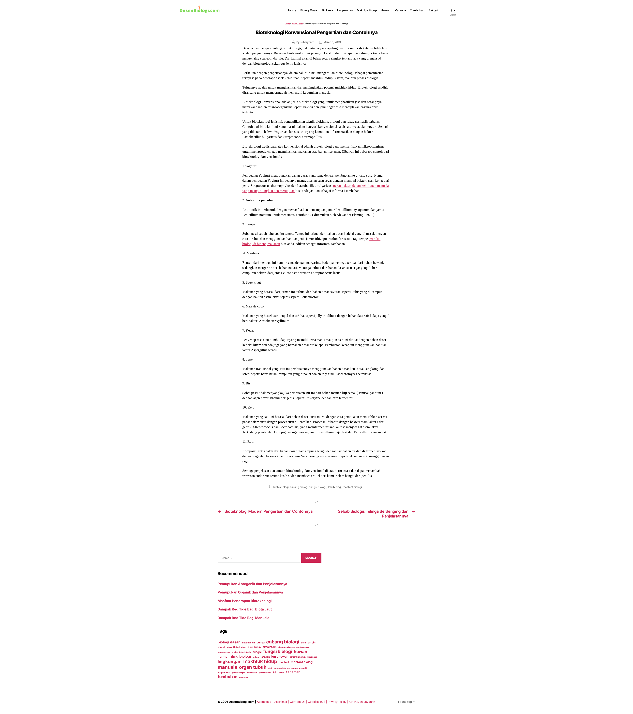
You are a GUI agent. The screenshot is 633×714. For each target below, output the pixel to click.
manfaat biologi (352, 487)
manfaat (284, 662)
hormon (223, 656)
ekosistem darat (302, 647)
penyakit (303, 668)
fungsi (257, 652)
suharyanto (307, 42)
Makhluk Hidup (367, 10)
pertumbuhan (265, 672)
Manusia (400, 10)
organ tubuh (253, 667)
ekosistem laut (224, 652)
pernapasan (252, 672)
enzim (235, 652)
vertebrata (243, 677)
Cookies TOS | (318, 701)
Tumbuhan (417, 10)
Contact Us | (299, 701)
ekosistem (269, 647)
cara (303, 642)
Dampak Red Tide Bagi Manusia (243, 618)
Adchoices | (265, 701)
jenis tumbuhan (298, 657)
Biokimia (327, 10)
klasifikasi (312, 657)
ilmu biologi (335, 487)
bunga (261, 642)
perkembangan (238, 672)
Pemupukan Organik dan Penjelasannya (250, 592)
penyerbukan (224, 672)
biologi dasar (229, 642)
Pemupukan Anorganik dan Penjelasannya (252, 584)
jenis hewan (279, 656)
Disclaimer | (281, 701)
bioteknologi (281, 487)
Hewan (385, 10)
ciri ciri (312, 642)
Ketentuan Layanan (362, 701)
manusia (227, 667)
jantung (256, 657)
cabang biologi (299, 487)
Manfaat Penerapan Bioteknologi (245, 601)
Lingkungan (345, 10)
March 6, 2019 (332, 42)
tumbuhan (227, 676)
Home (292, 10)
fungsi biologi (317, 487)
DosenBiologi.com (241, 701)
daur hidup (254, 647)
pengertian (292, 668)
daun (243, 647)
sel (275, 672)
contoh (221, 647)
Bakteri (433, 10)
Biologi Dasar (309, 10)
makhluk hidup (260, 661)
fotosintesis (245, 652)
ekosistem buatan (286, 647)
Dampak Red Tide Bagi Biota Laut (245, 609)
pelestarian (280, 668)
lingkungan (229, 661)
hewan (300, 651)
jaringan (265, 656)
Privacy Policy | (338, 701)
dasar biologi (233, 647)
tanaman (293, 672)
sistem (281, 673)
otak (270, 668)
